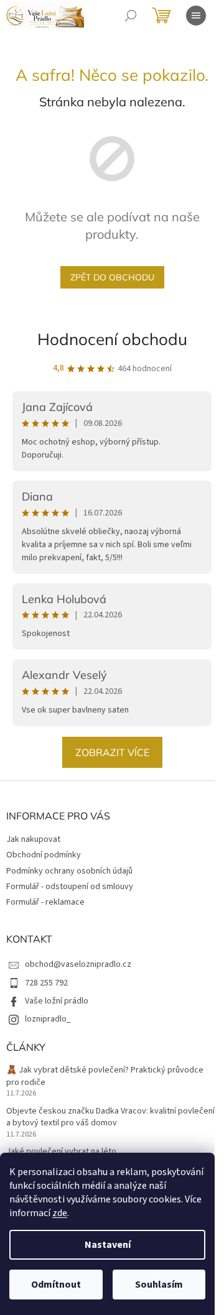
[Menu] (196, 15)
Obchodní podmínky (43, 855)
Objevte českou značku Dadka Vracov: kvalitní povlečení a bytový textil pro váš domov (110, 1117)
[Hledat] (130, 15)
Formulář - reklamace (45, 902)
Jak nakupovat (33, 839)
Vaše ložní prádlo (56, 1001)
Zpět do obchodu (112, 277)
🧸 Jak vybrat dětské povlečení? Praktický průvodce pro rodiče (104, 1076)
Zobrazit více (112, 752)
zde (59, 1213)
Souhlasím (159, 1284)
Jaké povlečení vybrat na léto (61, 1152)
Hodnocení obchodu (112, 339)
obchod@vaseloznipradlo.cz (78, 964)
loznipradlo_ (48, 1019)
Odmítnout (56, 1284)
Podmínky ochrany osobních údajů (69, 871)
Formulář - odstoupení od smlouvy (69, 886)
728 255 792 (46, 983)
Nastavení (108, 1245)
